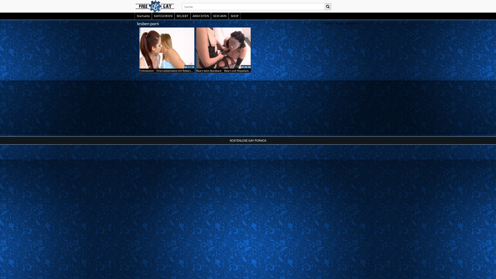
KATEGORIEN (163, 16)
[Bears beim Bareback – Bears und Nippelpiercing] (223, 48)
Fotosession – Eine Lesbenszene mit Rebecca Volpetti (171, 70)
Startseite (143, 16)
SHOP (235, 16)
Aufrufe (339, 23)
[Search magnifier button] (328, 6)
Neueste (328, 23)
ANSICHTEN (201, 16)
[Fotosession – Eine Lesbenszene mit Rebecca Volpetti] (167, 48)
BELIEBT (182, 16)
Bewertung (352, 23)
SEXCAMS (219, 16)
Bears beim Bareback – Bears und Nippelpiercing (225, 70)
